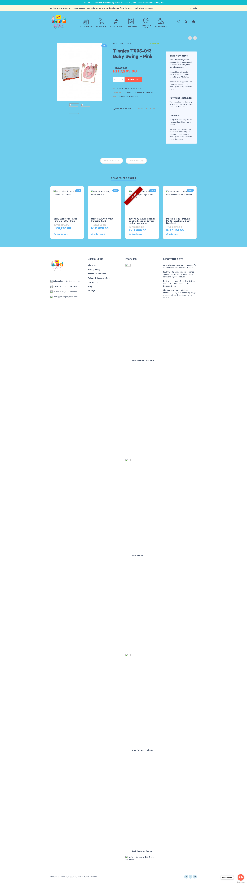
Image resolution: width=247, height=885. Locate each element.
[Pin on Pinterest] (153, 109)
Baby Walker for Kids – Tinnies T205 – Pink (66, 220)
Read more (137, 234)
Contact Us (93, 282)
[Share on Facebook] (146, 109)
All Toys (91, 290)
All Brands (118, 44)
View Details (179, 107)
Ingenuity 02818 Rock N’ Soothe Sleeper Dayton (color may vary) (142, 221)
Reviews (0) (136, 161)
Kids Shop (133, 96)
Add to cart (133, 79)
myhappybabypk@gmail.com (66, 296)
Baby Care (129, 93)
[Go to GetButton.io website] (241, 882)
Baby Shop (123, 96)
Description (111, 161)
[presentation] (55, 71)
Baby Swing (140, 93)
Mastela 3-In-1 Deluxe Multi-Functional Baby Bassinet (178, 221)
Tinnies (130, 44)
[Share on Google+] (157, 109)
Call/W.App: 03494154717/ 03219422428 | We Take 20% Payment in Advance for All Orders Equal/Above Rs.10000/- (102, 8)
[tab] (111, 161)
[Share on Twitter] (150, 109)
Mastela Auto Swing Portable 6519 (102, 220)
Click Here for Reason (180, 65)
